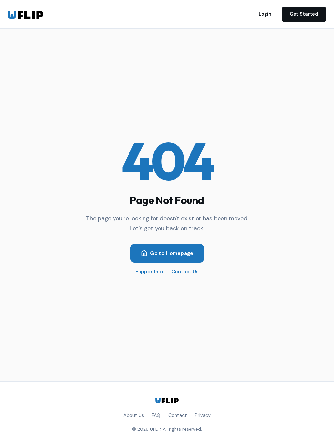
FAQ (156, 415)
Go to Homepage (171, 253)
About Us (133, 415)
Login (265, 14)
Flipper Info (149, 271)
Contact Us (185, 271)
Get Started (304, 14)
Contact (177, 415)
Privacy (203, 415)
